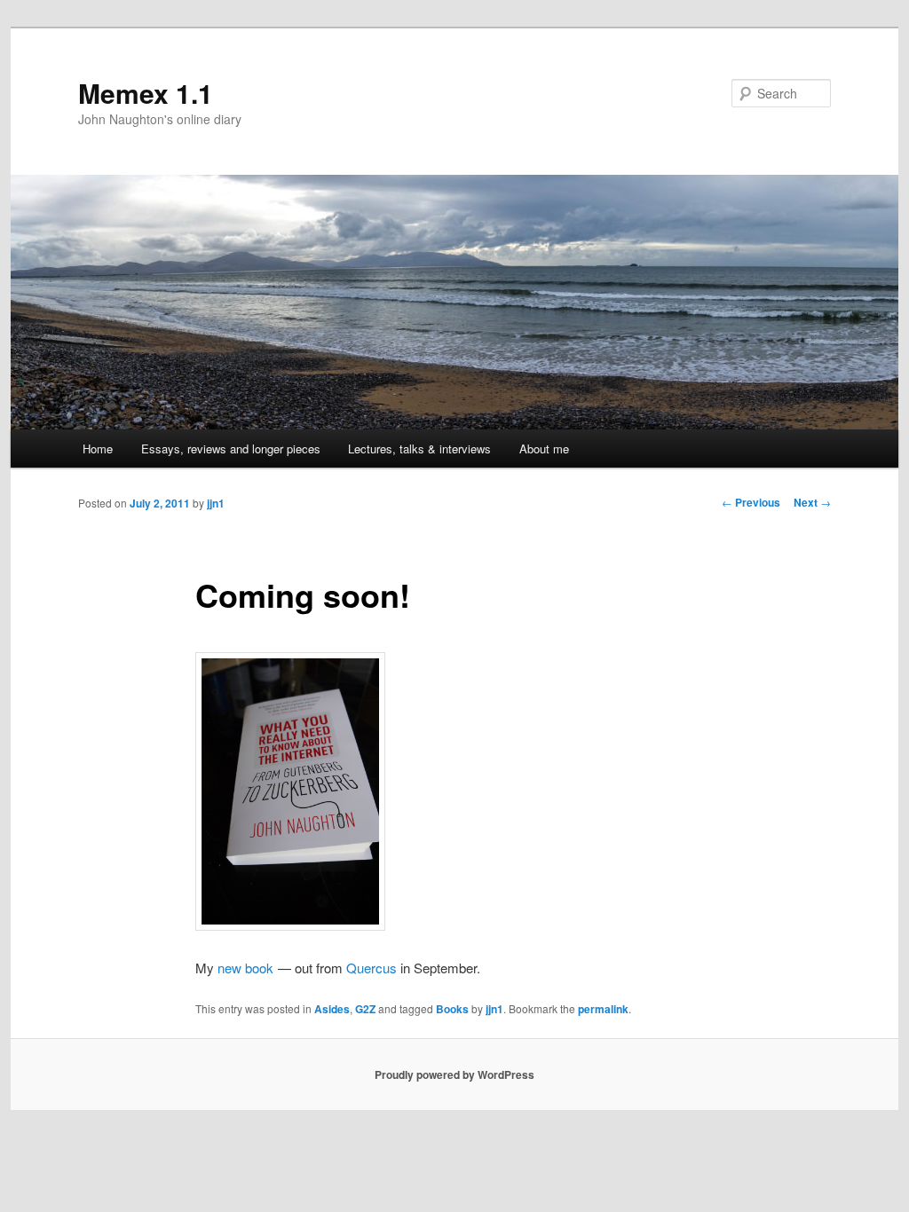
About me (544, 448)
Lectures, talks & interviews (419, 448)
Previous (751, 502)
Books (452, 1009)
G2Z (365, 1009)
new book (245, 967)
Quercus (371, 967)
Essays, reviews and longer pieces (230, 448)
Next (812, 502)
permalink (603, 1009)
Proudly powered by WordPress (454, 1074)
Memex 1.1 (145, 93)
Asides (332, 1009)
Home (98, 448)
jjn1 (216, 503)
